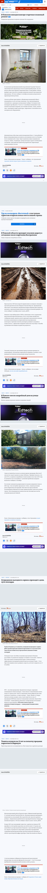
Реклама (36, 4)
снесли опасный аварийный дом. (19, 371)
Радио (30, 4)
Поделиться (42, 45)
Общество (19, 148)
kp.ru (42, 166)
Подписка (43, 4)
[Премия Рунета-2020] (19, 1)
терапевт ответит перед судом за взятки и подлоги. (18, 161)
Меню (2, 1)
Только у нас (27, 8)
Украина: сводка (42, 8)
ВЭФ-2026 (21, 8)
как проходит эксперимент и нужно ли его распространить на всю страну (28, 153)
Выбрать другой (8, 9)
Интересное (7, 577)
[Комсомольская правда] (11, 1)
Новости (3, 230)
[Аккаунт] (45, 1)
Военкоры (34, 8)
